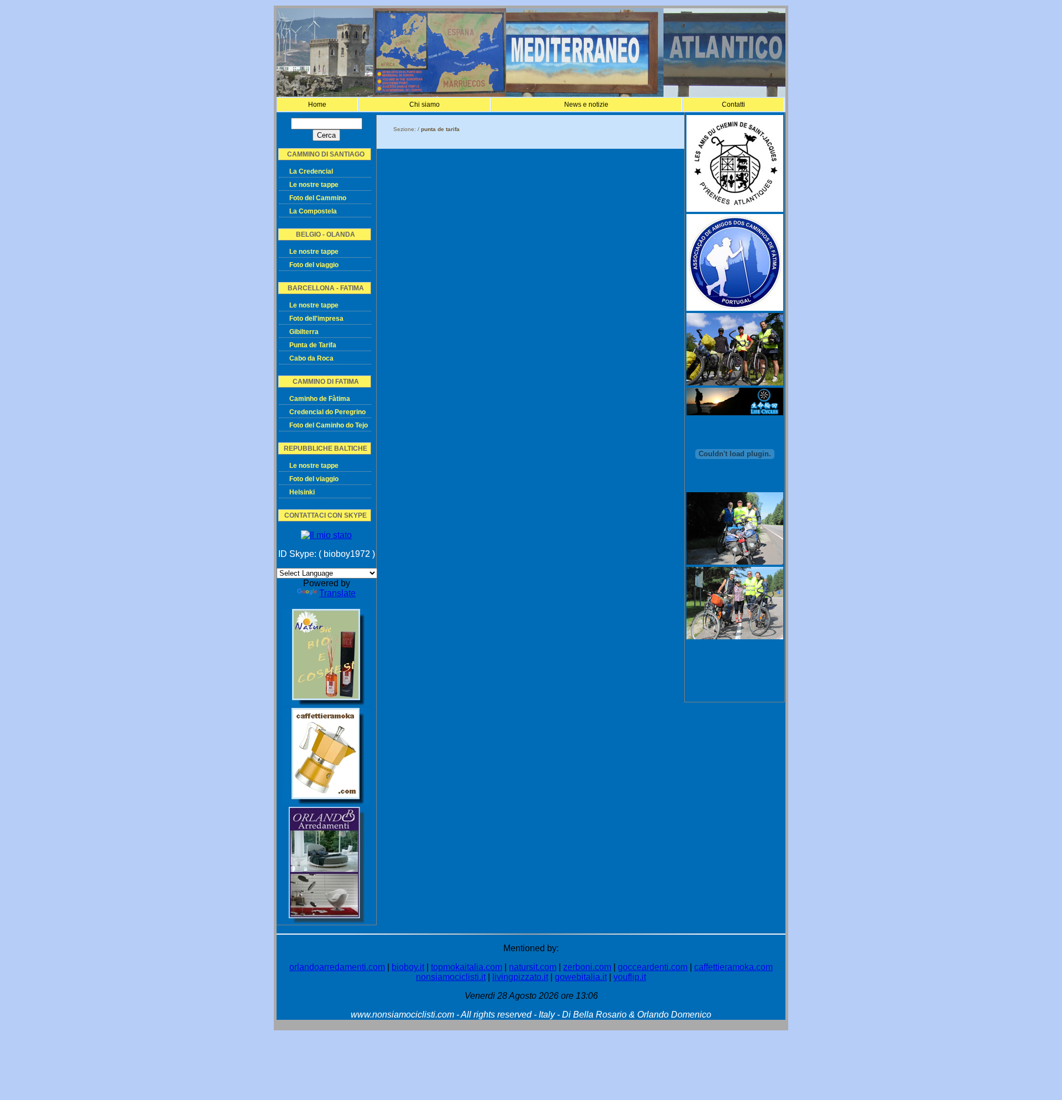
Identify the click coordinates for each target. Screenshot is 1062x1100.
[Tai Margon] (734, 636)
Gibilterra (304, 332)
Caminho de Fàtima (319, 399)
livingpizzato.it (520, 977)
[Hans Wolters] (734, 561)
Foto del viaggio (314, 265)
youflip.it (629, 977)
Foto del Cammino (317, 198)
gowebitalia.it (581, 977)
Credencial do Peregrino (327, 412)
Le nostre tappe (314, 185)
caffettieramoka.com (733, 967)
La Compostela (313, 211)
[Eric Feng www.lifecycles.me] (734, 412)
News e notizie (586, 104)
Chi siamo (424, 104)
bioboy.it (408, 967)
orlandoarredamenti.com (337, 967)
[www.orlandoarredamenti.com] (327, 920)
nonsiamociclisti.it (451, 977)
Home (317, 104)
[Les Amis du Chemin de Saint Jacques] (734, 208)
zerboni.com (587, 967)
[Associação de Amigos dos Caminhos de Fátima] (734, 307)
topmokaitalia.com (466, 967)
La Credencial (311, 171)
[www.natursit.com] (326, 702)
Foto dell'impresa (316, 318)
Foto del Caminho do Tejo (328, 425)
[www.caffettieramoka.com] (326, 801)
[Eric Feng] (734, 382)
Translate (337, 593)
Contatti (733, 104)
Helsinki (302, 492)
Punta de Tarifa (312, 345)
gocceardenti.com (653, 967)
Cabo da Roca (311, 358)
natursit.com (532, 967)
